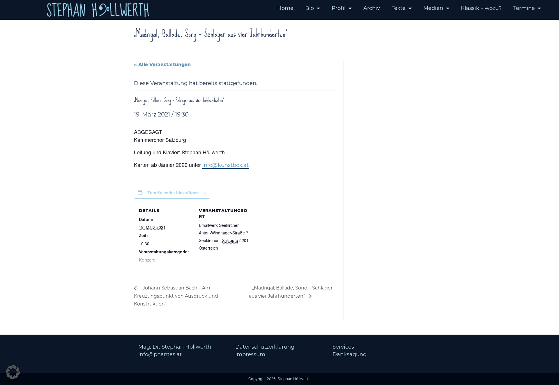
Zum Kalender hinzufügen (173, 192)
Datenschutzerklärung (264, 347)
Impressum (250, 354)
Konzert (147, 260)
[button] (13, 372)
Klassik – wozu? (481, 8)
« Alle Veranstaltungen (162, 64)
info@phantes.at (160, 354)
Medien (433, 8)
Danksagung (349, 354)
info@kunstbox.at (225, 165)
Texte (399, 8)
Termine (524, 8)
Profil (339, 8)
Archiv (371, 8)
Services (343, 347)
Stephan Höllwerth (294, 379)
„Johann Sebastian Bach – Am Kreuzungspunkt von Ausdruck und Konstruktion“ (176, 296)
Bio (309, 8)
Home (285, 8)
